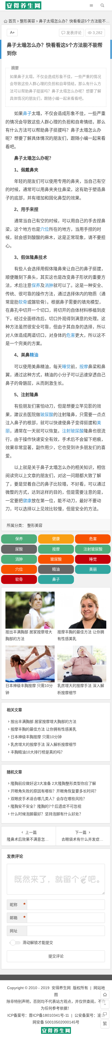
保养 (36, 285)
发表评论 (73, 33)
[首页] (105, 994)
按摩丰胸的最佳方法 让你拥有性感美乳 (43, 729)
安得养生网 (61, 988)
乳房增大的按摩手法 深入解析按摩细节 (43, 744)
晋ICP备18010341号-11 (49, 1015)
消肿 (49, 285)
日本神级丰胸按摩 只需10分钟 (36, 737)
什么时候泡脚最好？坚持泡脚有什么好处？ (47, 814)
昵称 (18, 905)
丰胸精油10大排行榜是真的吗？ (37, 752)
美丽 (93, 569)
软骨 (22, 302)
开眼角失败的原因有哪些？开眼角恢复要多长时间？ (54, 791)
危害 (70, 335)
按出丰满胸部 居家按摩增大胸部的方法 (43, 721)
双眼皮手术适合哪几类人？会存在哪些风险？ (49, 798)
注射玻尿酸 (73, 431)
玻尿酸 (46, 414)
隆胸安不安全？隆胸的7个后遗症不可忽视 (46, 806)
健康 (27, 500)
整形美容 (27, 21)
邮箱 (18, 918)
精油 (34, 355)
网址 (13, 931)
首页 (12, 21)
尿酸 (19, 549)
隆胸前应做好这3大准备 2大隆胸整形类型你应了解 (53, 783)
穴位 (44, 229)
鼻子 (27, 113)
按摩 (83, 366)
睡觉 (66, 366)
